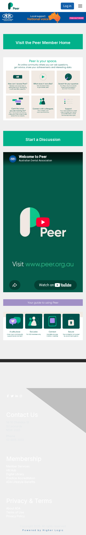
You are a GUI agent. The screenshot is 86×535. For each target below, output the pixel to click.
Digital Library (15, 474)
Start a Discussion (43, 139)
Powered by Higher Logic (43, 530)
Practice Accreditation (20, 478)
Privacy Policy (15, 516)
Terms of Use (15, 512)
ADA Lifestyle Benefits (20, 482)
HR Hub (11, 470)
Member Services (18, 466)
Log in (67, 6)
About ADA (13, 508)
